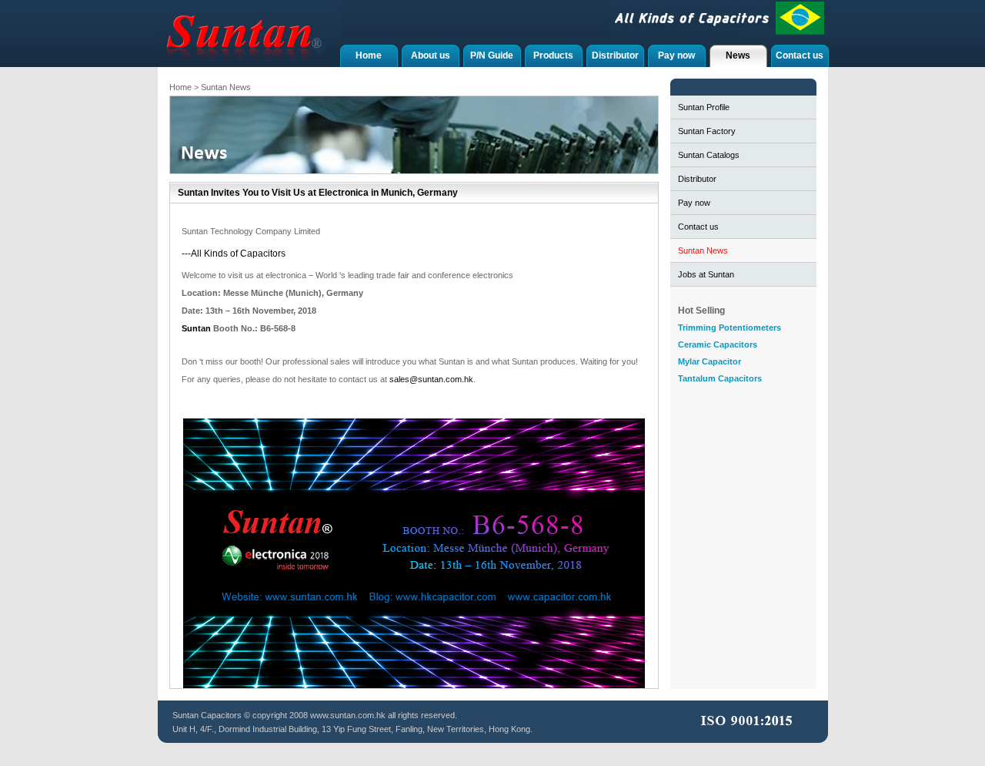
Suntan (196, 328)
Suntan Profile (704, 107)
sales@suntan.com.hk (431, 379)
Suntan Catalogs (709, 155)
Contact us (799, 55)
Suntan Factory (707, 131)
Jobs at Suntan (706, 274)
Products (553, 55)
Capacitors (221, 715)
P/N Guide (491, 55)
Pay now (676, 55)
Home (369, 55)
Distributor (615, 55)
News (738, 55)
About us (430, 55)
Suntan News (703, 250)
